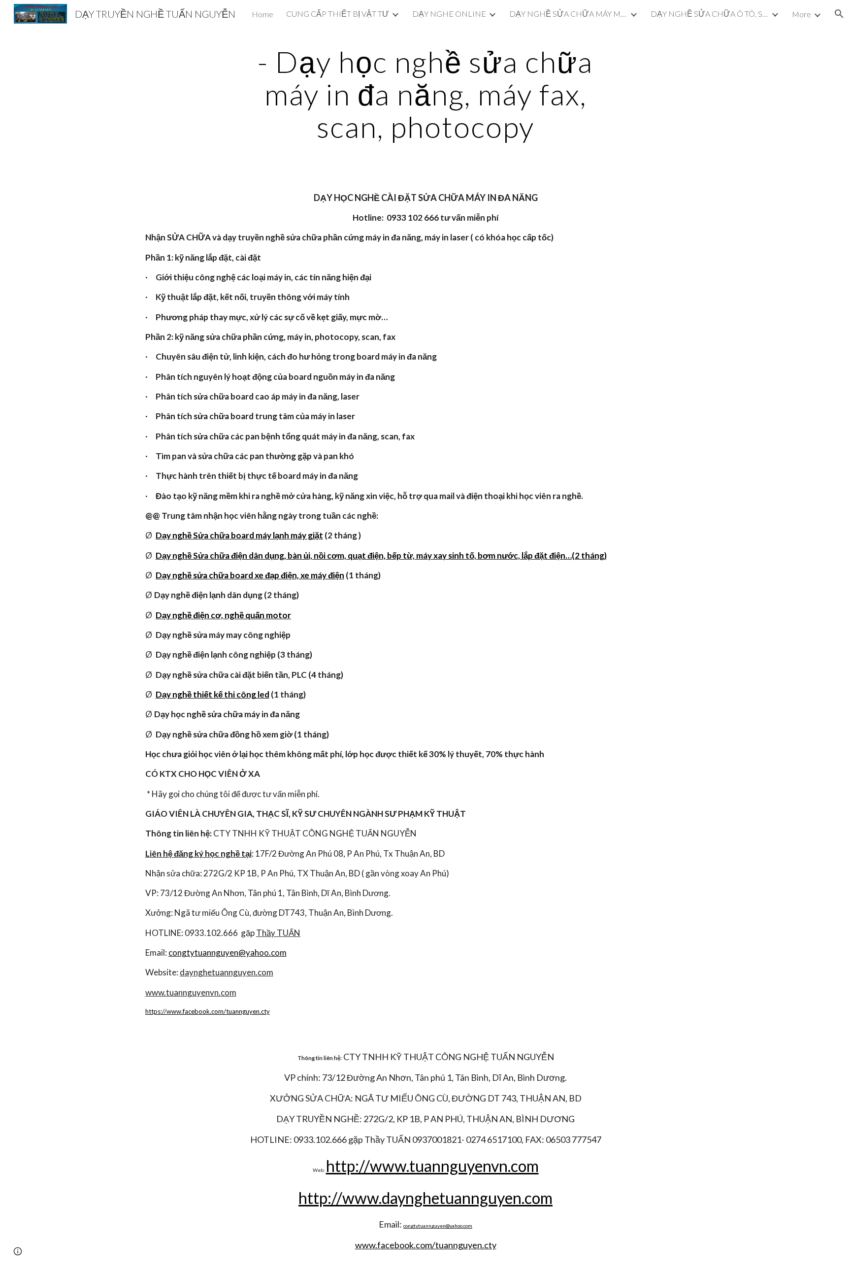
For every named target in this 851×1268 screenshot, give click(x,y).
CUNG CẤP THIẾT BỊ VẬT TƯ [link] (337, 13)
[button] (839, 14)
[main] (425, 94)
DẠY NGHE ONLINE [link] (449, 13)
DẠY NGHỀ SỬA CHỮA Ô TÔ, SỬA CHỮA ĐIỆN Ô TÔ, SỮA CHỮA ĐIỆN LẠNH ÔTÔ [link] (710, 13)
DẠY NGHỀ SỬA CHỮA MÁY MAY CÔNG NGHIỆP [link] (568, 13)
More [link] (801, 14)
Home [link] (262, 14)
